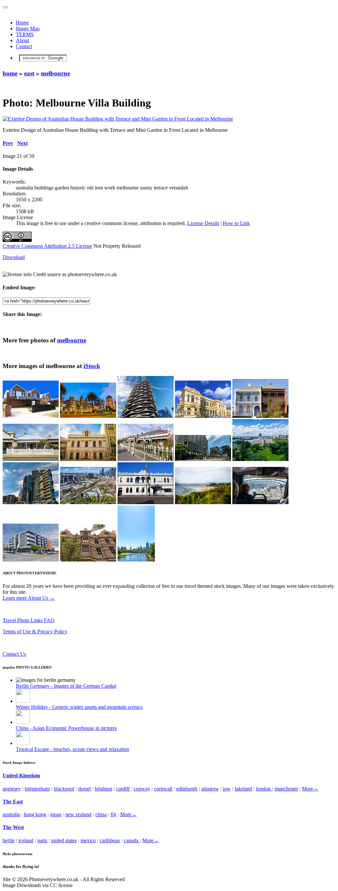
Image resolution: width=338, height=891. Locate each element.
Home (22, 22)
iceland (25, 840)
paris (42, 840)
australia (11, 814)
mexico (88, 840)
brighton (103, 788)
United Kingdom (21, 775)
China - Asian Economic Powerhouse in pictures (66, 728)
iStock (92, 365)
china (101, 814)
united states (64, 840)
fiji (113, 814)
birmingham (37, 788)
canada (132, 840)
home (10, 73)
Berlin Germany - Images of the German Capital (66, 686)
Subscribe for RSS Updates (31, 643)
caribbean (110, 840)
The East (13, 801)
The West (13, 827)
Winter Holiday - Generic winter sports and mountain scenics (79, 707)
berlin (9, 840)
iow (227, 788)
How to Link (236, 223)
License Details (203, 223)
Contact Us (14, 654)
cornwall (163, 788)
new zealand (78, 814)
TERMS (25, 34)
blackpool (64, 788)
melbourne (55, 73)
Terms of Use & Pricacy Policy (35, 631)
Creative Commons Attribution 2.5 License (47, 246)
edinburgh (186, 788)
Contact (24, 46)
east (29, 73)
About (22, 40)
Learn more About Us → (29, 598)
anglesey (12, 788)
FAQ (49, 620)
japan (55, 814)
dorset (84, 788)
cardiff (123, 788)
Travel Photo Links (23, 620)
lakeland (243, 788)
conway (142, 788)
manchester (286, 788)
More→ (310, 788)
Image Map (28, 28)
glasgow (210, 788)
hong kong (35, 814)
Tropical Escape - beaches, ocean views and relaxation (72, 749)
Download (14, 257)
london (264, 788)
